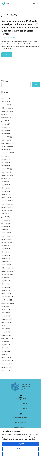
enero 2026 (5, 105)
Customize (20, 449)
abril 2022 (4, 223)
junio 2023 (4, 181)
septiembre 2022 (7, 210)
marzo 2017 (5, 332)
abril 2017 (4, 329)
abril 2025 (4, 130)
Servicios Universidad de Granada (20, 404)
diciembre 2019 (6, 268)
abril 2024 (4, 162)
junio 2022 (4, 217)
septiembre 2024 (7, 153)
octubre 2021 (5, 239)
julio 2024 (4, 156)
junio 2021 (4, 245)
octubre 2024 (5, 149)
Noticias (13, 37)
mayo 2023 (4, 185)
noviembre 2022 (6, 204)
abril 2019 (4, 284)
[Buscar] (38, 3)
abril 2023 (4, 188)
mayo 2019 (4, 281)
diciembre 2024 (6, 143)
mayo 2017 (4, 325)
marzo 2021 (5, 255)
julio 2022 (4, 213)
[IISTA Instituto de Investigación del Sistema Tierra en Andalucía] (7, 3)
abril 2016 (4, 348)
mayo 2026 (4, 98)
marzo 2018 (5, 316)
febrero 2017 (5, 335)
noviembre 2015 (6, 364)
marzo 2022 (5, 226)
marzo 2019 (5, 287)
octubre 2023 (5, 178)
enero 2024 (5, 172)
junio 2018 (4, 306)
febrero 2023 (5, 194)
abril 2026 (4, 101)
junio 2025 (4, 124)
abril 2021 (4, 252)
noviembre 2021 (6, 236)
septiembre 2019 (7, 274)
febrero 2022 (5, 229)
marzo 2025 (5, 133)
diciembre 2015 (6, 361)
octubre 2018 (5, 300)
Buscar (5, 81)
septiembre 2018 (7, 303)
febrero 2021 (5, 258)
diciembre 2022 (6, 201)
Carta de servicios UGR (20, 427)
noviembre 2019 (6, 271)
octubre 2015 (5, 367)
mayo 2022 (4, 220)
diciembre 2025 (6, 108)
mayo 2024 (4, 159)
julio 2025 (4, 121)
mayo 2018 (4, 309)
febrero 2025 (5, 137)
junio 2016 (4, 341)
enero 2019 (5, 293)
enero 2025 (5, 140)
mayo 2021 (4, 249)
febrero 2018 (5, 319)
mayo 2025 (4, 127)
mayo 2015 (4, 370)
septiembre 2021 (7, 242)
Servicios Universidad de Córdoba (20, 409)
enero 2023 (5, 197)
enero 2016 (5, 357)
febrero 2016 (5, 354)
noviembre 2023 (6, 175)
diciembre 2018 (6, 297)
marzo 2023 (5, 191)
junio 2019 (4, 277)
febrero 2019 (5, 290)
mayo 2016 (4, 345)
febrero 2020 (5, 261)
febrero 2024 (5, 169)
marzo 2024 (5, 165)
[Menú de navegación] (34, 3)
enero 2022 (5, 233)
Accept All (20, 444)
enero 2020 (5, 265)
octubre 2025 (5, 114)
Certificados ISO (20, 422)
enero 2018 (5, 322)
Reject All (21, 454)
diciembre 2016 (6, 338)
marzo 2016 (5, 351)
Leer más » (5, 54)
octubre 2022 (5, 207)
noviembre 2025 (6, 111)
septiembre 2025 (7, 117)
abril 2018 (4, 313)
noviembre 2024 (6, 146)
